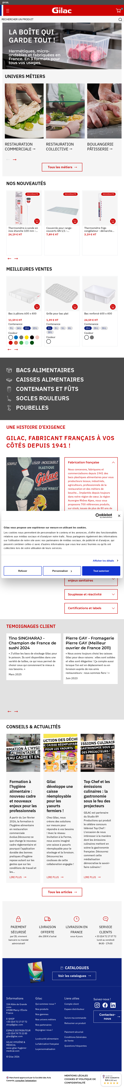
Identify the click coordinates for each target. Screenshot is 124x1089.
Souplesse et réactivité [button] (85, 594)
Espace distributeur (74, 1009)
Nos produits (41, 1009)
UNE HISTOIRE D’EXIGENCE (35, 427)
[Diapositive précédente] (9, 258)
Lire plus (16, 877)
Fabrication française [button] (83, 462)
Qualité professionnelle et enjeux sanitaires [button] (87, 578)
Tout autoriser (101, 570)
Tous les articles (60, 892)
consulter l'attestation (25, 1080)
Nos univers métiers (45, 1019)
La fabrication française (47, 1043)
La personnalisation (45, 1049)
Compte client (71, 1003)
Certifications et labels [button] (84, 608)
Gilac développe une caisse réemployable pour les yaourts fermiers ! (60, 796)
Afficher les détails (103, 560)
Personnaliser (60, 570)
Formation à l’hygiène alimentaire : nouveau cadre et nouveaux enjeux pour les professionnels (23, 796)
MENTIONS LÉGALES (76, 1075)
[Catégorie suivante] (14, 159)
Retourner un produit (75, 1023)
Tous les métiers (60, 167)
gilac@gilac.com (14, 1036)
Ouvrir (37, 221)
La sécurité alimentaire (47, 1038)
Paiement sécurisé (73, 1031)
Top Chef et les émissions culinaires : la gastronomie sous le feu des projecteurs (97, 793)
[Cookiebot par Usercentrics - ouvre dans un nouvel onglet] (98, 515)
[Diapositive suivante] (16, 258)
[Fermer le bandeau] (119, 515)
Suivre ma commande (75, 1017)
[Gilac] (61, 10)
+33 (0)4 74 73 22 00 (16, 1033)
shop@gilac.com (14, 1024)
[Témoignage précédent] (9, 711)
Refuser (22, 570)
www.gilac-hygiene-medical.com (16, 1049)
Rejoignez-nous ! (44, 1030)
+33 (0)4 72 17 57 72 (16, 1021)
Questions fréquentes (75, 1045)
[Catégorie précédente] (8, 159)
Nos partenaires (43, 1024)
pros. (6, 2)
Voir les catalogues (72, 976)
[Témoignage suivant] (16, 711)
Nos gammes (41, 1014)
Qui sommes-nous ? (45, 1003)
